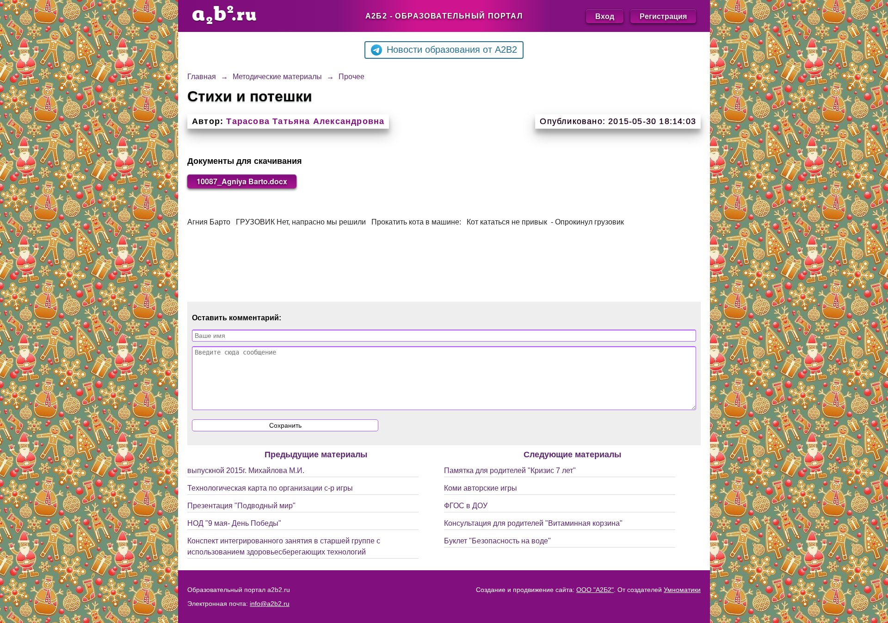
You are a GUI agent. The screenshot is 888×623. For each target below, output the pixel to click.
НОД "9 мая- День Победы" (234, 523)
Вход (604, 16)
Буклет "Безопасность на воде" (497, 541)
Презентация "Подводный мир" (241, 506)
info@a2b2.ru (270, 603)
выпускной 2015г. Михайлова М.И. (245, 470)
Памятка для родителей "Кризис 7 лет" (510, 470)
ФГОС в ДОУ (465, 506)
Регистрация (663, 16)
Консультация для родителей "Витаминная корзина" (533, 523)
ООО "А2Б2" (595, 589)
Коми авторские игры (480, 488)
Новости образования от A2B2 (452, 49)
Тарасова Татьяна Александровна (305, 121)
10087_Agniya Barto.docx (242, 181)
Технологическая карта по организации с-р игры (270, 488)
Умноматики (682, 589)
